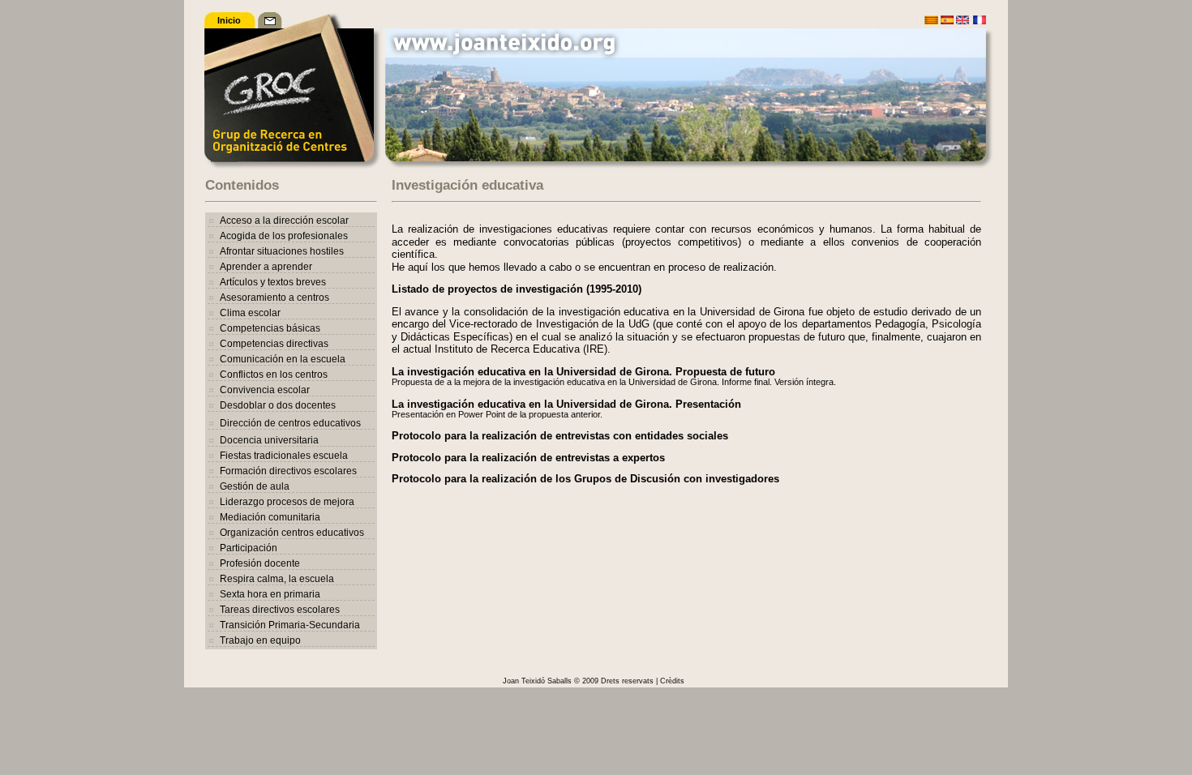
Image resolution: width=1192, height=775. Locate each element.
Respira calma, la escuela (277, 578)
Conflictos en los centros (274, 374)
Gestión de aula (254, 486)
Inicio (229, 20)
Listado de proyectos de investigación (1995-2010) (516, 289)
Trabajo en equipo (260, 640)
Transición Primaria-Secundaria (290, 625)
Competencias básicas (270, 328)
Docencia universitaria (269, 440)
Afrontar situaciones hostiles (282, 251)
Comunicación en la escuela (282, 359)
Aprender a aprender (266, 266)
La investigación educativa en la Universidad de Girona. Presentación (566, 404)
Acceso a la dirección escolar (284, 220)
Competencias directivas (274, 343)
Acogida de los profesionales (284, 236)
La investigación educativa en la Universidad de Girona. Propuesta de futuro (583, 372)
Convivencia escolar (265, 390)
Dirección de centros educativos (290, 423)
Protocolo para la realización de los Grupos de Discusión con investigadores (585, 479)
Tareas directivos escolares (280, 609)
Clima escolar (250, 313)
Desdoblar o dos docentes (278, 405)
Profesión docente (260, 563)
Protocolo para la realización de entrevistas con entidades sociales (560, 436)
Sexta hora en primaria (270, 594)
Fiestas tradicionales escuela (284, 455)
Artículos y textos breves (273, 282)
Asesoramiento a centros (274, 297)
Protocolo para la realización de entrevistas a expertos (528, 458)
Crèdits (672, 681)
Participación (248, 548)
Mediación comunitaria (270, 517)
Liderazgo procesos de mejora (287, 501)
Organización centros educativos (292, 532)
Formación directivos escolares (288, 471)
